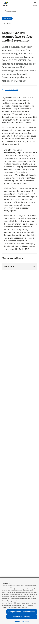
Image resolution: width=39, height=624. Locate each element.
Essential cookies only (21, 616)
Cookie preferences (21, 621)
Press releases (10, 11)
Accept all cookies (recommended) (21, 611)
